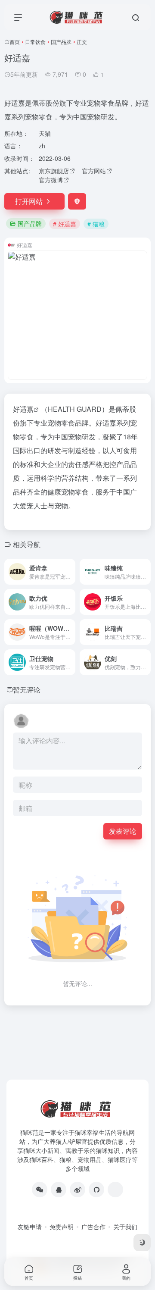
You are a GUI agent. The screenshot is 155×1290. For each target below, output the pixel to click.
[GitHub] (96, 1189)
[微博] (77, 1189)
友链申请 (30, 1226)
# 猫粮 (96, 223)
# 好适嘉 (64, 223)
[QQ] (58, 1189)
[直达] (70, 572)
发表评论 (122, 831)
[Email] (115, 1189)
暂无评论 (26, 690)
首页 (14, 41)
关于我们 (125, 1226)
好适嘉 (23, 409)
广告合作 (93, 1226)
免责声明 (62, 1226)
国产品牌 (61, 41)
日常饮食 (35, 41)
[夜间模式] (142, 1242)
